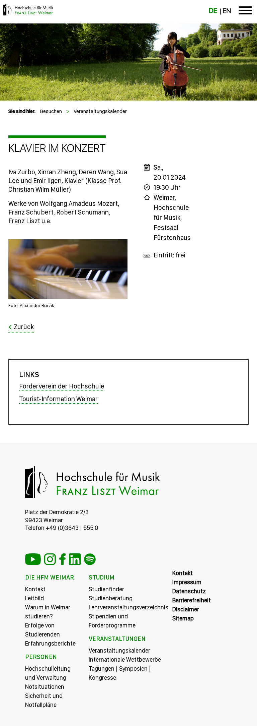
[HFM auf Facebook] (62, 559)
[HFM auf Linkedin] (75, 559)
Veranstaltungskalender (100, 111)
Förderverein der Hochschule (61, 386)
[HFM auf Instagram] (50, 559)
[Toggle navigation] (245, 11)
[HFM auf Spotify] (90, 559)
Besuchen (51, 111)
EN (227, 11)
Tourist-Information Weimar (58, 399)
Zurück (24, 327)
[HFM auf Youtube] (33, 559)
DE (213, 11)
